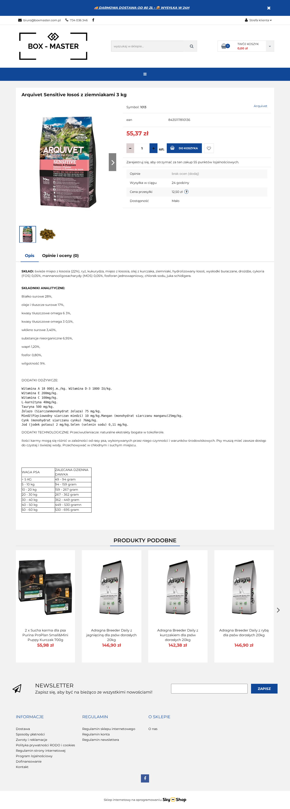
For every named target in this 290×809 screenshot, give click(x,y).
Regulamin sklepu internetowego (108, 729)
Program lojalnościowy (34, 756)
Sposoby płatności (30, 734)
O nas (152, 729)
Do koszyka (188, 148)
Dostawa (23, 729)
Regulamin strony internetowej (40, 751)
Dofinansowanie (28, 761)
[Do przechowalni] (209, 148)
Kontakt (22, 767)
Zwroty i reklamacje (31, 740)
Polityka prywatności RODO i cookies (45, 745)
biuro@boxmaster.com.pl (42, 20)
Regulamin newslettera (100, 740)
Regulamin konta (96, 734)
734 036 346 (79, 20)
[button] (30, 717)
